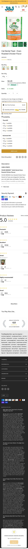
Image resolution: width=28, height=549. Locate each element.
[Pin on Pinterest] (20, 157)
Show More (14, 304)
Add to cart (14, 151)
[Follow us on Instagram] (5, 389)
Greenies (3, 57)
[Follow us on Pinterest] (8, 389)
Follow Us (4, 385)
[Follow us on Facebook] (2, 389)
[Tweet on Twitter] (23, 157)
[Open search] (16, 7)
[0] (22, 7)
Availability (6, 117)
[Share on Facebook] (17, 157)
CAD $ (3, 395)
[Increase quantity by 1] (17, 93)
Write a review (24, 215)
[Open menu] (2, 7)
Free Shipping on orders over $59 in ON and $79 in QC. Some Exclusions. (14, 2)
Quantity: (4, 93)
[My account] (19, 7)
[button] (23, 10)
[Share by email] (25, 157)
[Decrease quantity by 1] (9, 93)
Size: (4, 73)
